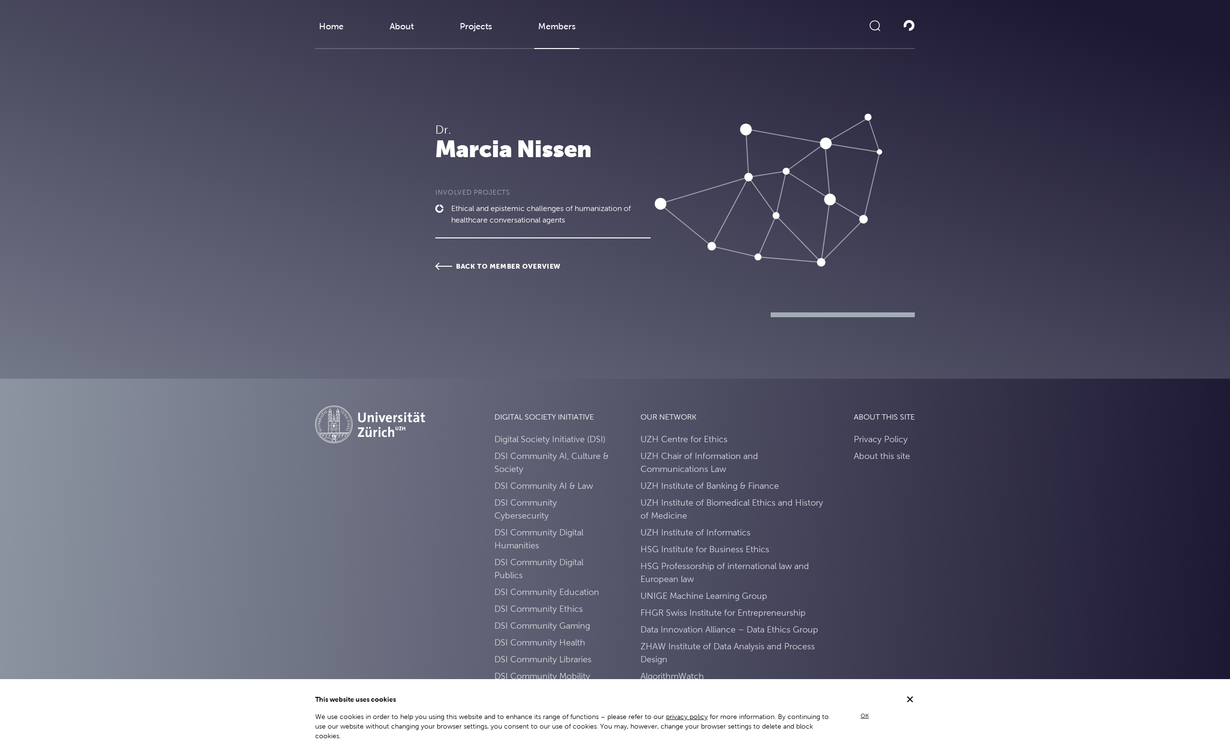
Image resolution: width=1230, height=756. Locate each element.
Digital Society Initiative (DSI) (549, 439)
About (402, 26)
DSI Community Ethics (538, 609)
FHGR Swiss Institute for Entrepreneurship (723, 612)
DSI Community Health (539, 642)
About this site (882, 456)
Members (557, 26)
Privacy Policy (881, 439)
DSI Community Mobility (542, 676)
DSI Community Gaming (542, 625)
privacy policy (687, 716)
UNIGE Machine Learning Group (703, 596)
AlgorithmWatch (672, 676)
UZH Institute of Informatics (695, 532)
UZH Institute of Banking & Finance (709, 486)
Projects (476, 26)
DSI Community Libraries (542, 659)
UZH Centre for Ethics (683, 439)
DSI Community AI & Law (543, 486)
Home (331, 26)
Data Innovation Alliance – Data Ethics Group (729, 629)
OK (865, 715)
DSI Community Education (546, 592)
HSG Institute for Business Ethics (704, 549)
